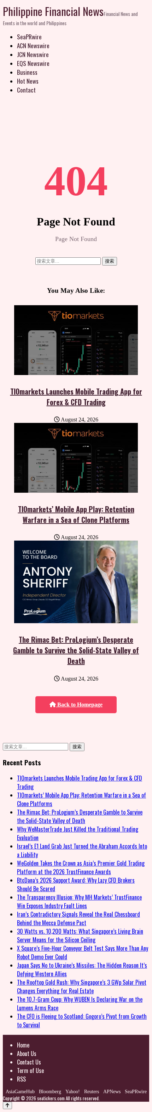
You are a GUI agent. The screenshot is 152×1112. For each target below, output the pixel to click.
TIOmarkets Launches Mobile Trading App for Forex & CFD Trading (76, 396)
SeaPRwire (29, 36)
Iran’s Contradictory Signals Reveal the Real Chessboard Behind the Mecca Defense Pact (78, 918)
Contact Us (29, 1062)
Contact (26, 89)
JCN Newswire (33, 54)
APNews (112, 1091)
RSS (21, 1079)
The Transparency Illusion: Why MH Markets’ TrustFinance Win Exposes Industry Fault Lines (79, 901)
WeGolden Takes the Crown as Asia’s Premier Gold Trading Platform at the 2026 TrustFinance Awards (81, 867)
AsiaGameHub (20, 1091)
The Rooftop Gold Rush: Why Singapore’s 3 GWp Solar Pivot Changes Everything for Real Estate (81, 986)
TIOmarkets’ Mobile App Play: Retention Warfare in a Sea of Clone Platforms (76, 514)
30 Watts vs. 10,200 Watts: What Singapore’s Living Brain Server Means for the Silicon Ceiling (80, 935)
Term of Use (30, 1070)
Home (23, 1045)
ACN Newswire (33, 45)
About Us (26, 1053)
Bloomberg (50, 1091)
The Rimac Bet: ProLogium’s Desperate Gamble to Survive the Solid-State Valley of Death (76, 650)
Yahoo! (72, 1091)
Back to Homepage (79, 705)
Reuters (91, 1091)
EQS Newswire (33, 63)
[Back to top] (7, 1105)
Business (27, 72)
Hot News (28, 81)
